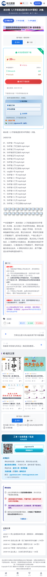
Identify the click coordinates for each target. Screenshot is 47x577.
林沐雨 (9, 319)
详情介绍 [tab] (9, 21)
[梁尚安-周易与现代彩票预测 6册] (35, 391)
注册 (31, 42)
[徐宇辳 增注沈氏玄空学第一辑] (35, 364)
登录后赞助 (12, 465)
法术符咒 (11, 374)
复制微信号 (29, 450)
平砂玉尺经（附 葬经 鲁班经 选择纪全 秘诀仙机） (11, 377)
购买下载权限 (24, 81)
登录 (38, 3)
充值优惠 (8, 471)
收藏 (31, 323)
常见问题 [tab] (21, 21)
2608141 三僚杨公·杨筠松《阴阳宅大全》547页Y (21, 544)
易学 (27, 13)
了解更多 (23, 519)
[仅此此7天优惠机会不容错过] (23, 29)
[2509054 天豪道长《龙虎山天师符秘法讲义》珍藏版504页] (12, 391)
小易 (8, 323)
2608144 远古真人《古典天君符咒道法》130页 (20, 552)
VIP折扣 (24, 65)
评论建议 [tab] (33, 21)
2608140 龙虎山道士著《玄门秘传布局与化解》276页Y (23, 540)
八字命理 (23, 13)
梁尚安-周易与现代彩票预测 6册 (34, 405)
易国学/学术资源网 (18, 566)
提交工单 (12, 105)
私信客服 (12, 109)
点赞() (40, 323)
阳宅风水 (34, 374)
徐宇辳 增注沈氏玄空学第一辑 (34, 377)
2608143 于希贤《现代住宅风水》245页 (18, 548)
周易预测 (29, 401)
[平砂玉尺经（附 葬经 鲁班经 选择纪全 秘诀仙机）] (12, 364)
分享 (23, 323)
